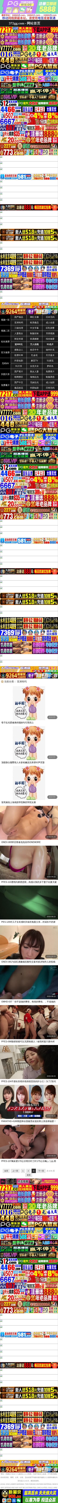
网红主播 (34, 317)
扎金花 (34, 355)
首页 (6, 1171)
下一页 (41, 1171)
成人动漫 (50, 322)
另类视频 (50, 333)
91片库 (18, 366)
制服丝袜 (34, 333)
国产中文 (18, 382)
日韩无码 (50, 388)
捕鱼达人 (18, 350)
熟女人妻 (34, 371)
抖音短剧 (18, 360)
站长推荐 (5, 341)
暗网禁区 (18, 377)
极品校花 (18, 388)
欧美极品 (34, 322)
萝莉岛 (50, 366)
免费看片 (5, 385)
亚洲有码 (18, 322)
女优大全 (34, 366)
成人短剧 (50, 382)
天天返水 (50, 355)
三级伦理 (18, 328)
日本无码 (50, 317)
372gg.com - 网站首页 (24, 23)
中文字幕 (34, 328)
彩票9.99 (18, 355)
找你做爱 (50, 339)
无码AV (5, 363)
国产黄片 (18, 371)
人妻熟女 (18, 333)
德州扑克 (50, 350)
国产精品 (18, 317)
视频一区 (5, 320)
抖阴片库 (5, 374)
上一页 (15, 1171)
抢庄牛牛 (34, 350)
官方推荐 (5, 352)
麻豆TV (34, 360)
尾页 (29, 1175)
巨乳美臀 (50, 328)
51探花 (50, 360)
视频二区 (5, 331)
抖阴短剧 (34, 388)
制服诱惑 (50, 377)
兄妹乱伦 (34, 382)
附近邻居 (18, 339)
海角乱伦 (34, 377)
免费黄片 (50, 371)
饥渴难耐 (34, 339)
